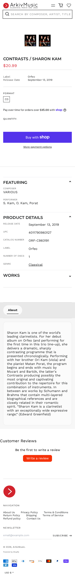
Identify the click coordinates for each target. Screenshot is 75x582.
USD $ (8, 572)
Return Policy (11, 515)
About (12, 310)
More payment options (37, 146)
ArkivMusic (19, 547)
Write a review (37, 458)
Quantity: (10, 119)
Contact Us (33, 518)
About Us (9, 512)
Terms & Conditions (56, 512)
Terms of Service (53, 515)
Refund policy (12, 518)
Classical (36, 265)
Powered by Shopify (11, 552)
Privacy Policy (29, 512)
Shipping (31, 515)
